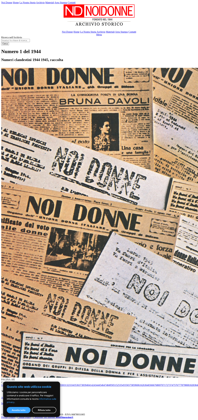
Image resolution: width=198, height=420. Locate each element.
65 (149, 385)
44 (97, 385)
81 (189, 385)
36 (77, 385)
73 (169, 385)
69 (159, 385)
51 (115, 385)
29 (60, 385)
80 (186, 385)
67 (154, 385)
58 (132, 385)
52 (117, 385)
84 (196, 385)
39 (85, 385)
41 (90, 385)
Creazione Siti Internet (53, 417)
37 (80, 385)
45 (100, 385)
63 (144, 385)
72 (167, 385)
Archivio (40, 2)
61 (139, 385)
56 (127, 385)
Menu (99, 34)
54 (122, 385)
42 (92, 385)
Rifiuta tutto (44, 410)
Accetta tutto (19, 410)
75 (174, 385)
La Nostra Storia (27, 2)
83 (194, 385)
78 (181, 385)
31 (65, 385)
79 (184, 385)
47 (105, 385)
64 (147, 385)
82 (191, 385)
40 (87, 385)
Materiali (49, 2)
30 (63, 385)
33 (70, 385)
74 (171, 385)
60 (137, 385)
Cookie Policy (24, 417)
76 (176, 385)
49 (110, 385)
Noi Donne (6, 2)
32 (68, 385)
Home (16, 2)
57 (129, 385)
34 (72, 385)
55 (124, 385)
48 (107, 385)
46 (102, 385)
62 (142, 385)
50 (112, 385)
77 (179, 385)
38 (82, 385)
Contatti (71, 2)
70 (162, 385)
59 (134, 385)
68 (157, 385)
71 (164, 385)
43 (95, 385)
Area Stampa (60, 2)
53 (119, 385)
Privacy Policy (8, 417)
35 (75, 385)
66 (152, 385)
